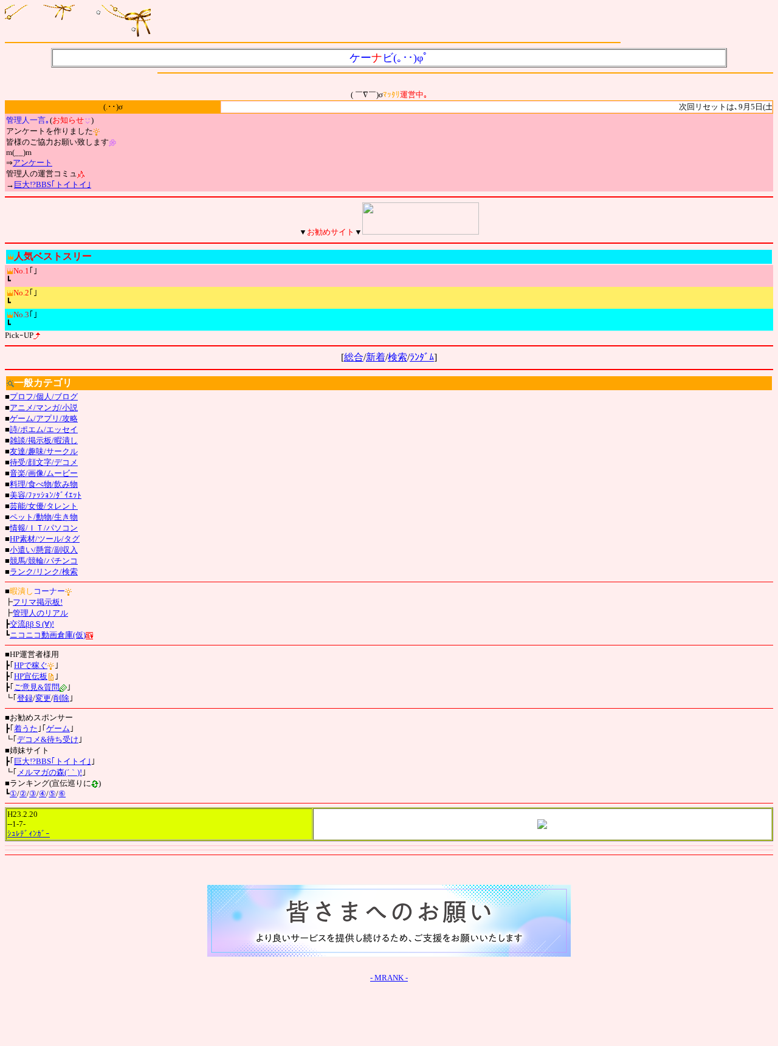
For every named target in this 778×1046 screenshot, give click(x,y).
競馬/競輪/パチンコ (44, 560)
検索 (397, 357)
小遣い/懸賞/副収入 (44, 549)
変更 (43, 698)
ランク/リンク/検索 (44, 571)
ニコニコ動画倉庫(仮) (48, 634)
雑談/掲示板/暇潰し (44, 440)
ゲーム (58, 728)
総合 (353, 357)
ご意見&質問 (37, 687)
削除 (61, 698)
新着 (375, 357)
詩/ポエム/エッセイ (44, 429)
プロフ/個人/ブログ (44, 396)
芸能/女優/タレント (44, 506)
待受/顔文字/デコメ (44, 462)
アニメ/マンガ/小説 (44, 407)
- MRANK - (389, 977)
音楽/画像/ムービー (44, 473)
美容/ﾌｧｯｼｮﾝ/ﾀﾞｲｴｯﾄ (45, 495)
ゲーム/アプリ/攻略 (44, 418)
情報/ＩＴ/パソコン (44, 527)
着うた (26, 728)
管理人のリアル (40, 613)
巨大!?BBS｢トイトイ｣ (52, 184)
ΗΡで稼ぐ (30, 665)
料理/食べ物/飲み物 (44, 484)
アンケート (32, 162)
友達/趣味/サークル (44, 451)
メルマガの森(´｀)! (49, 772)
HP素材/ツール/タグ (45, 538)
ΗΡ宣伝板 (30, 676)
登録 (25, 698)
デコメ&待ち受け (47, 739)
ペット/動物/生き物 (44, 516)
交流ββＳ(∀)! (32, 623)
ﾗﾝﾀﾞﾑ (422, 357)
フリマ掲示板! (38, 602)
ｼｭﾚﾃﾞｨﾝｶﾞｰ (28, 833)
